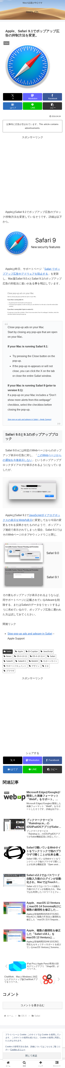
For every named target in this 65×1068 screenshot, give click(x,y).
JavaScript (48, 651)
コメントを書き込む (32, 1005)
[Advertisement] (32, 172)
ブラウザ (10, 671)
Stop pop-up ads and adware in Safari (30, 633)
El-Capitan (33, 651)
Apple (20, 651)
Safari (9, 651)
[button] (52, 106)
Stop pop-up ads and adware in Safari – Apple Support (29, 419)
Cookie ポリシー (17, 1049)
